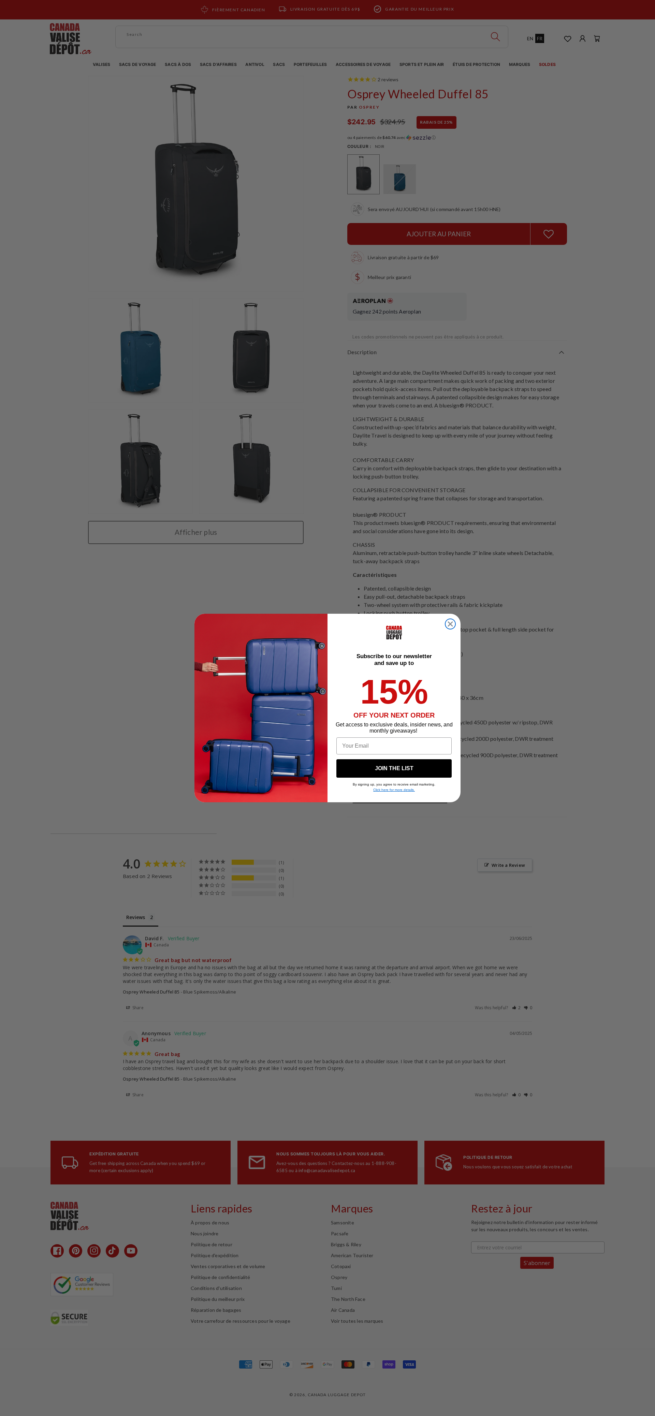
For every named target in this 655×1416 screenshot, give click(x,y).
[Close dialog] (450, 624)
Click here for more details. (394, 790)
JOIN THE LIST (394, 768)
